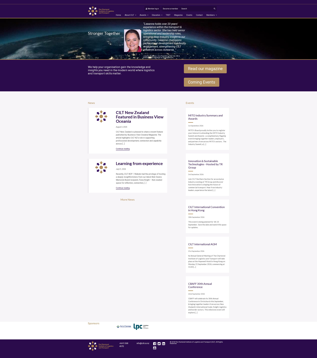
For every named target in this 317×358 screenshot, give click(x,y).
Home (118, 15)
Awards (143, 15)
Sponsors (93, 323)
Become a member (170, 9)
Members (210, 15)
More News (127, 199)
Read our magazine (205, 68)
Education (156, 15)
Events (189, 15)
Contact (199, 15)
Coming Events (201, 82)
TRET (168, 15)
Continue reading (123, 149)
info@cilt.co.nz (143, 343)
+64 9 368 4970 (123, 344)
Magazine (178, 15)
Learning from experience (139, 163)
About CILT (129, 15)
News (91, 102)
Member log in (153, 9)
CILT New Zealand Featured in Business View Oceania (139, 117)
